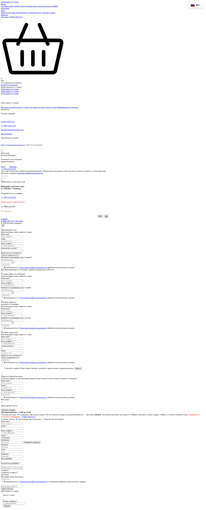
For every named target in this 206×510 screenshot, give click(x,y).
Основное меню (7, 6)
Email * (4, 385)
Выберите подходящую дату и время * (16, 257)
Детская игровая (48, 13)
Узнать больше (7, 489)
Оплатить (5, 360)
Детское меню (31, 6)
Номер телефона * (10, 501)
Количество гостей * (9, 248)
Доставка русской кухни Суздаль (43, 107)
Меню (3, 4)
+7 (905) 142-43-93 (8, 126)
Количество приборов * (10, 463)
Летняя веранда (22, 13)
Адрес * (4, 435)
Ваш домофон (6, 459)
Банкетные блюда (45, 6)
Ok (3, 225)
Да (106, 216)
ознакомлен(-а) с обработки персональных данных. (39, 268)
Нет (100, 216)
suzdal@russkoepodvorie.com (12, 130)
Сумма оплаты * (7, 346)
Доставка (4, 17)
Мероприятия (6, 134)
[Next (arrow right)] (4, 178)
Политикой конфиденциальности (33, 268)
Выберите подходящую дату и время (16, 288)
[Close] (2, 180)
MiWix (3, 145)
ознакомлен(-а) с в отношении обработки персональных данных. (45, 482)
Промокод (5, 440)
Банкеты (4, 15)
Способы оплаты (8, 419)
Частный (11, 13)
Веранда (4, 13)
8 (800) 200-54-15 (16, 17)
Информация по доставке (67, 107)
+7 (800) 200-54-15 (28, 417)
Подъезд (4, 445)
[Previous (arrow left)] (2, 178)
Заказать (5, 479)
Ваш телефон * (7, 244)
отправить (5, 265)
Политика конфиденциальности (15, 145)
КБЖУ (55, 6)
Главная (4, 219)
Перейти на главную (9, 85)
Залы (3, 11)
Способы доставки (8, 415)
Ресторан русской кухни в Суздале (15, 107)
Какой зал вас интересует (11, 253)
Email (3, 239)
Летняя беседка (35, 13)
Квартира (5, 454)
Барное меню (20, 6)
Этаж (3, 449)
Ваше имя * (5, 278)
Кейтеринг (5, 8)
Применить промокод (32, 442)
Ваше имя (5, 234)
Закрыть (78, 368)
